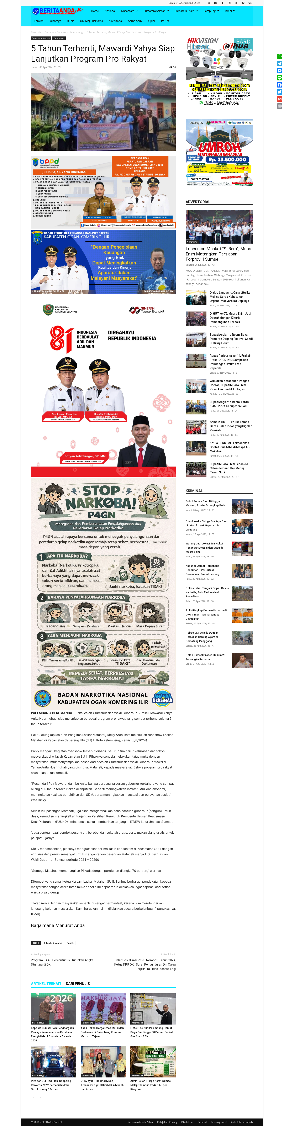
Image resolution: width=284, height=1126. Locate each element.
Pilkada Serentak (53, 943)
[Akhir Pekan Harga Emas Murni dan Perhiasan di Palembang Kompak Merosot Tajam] (103, 1009)
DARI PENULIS (78, 983)
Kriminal (39, 21)
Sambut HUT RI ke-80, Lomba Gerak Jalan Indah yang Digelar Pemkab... (231, 426)
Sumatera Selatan (154, 11)
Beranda (36, 32)
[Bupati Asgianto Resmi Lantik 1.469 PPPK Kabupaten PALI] (196, 407)
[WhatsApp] (279, 56)
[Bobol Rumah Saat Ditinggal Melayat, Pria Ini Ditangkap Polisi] (242, 506)
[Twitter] (236, 3)
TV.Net (165, 21)
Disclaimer (187, 1122)
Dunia (70, 21)
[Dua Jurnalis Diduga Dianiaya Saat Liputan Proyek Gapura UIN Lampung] (242, 526)
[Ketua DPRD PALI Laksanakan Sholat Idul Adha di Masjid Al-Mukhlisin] (196, 448)
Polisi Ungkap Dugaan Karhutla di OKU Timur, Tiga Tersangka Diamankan (206, 614)
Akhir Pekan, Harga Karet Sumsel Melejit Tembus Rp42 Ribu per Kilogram (150, 1085)
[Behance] (215, 3)
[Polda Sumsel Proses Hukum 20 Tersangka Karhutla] (242, 660)
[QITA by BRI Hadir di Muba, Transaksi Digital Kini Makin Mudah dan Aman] (103, 1061)
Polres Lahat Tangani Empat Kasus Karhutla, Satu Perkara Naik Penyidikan (207, 592)
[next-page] (40, 1097)
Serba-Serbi (135, 21)
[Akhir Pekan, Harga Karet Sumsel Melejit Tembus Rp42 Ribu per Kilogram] (153, 1061)
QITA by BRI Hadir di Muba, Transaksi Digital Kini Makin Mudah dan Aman (102, 1085)
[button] (209, 2)
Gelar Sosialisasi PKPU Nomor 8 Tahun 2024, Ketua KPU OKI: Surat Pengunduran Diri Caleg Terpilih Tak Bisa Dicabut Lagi (145, 964)
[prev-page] (33, 1097)
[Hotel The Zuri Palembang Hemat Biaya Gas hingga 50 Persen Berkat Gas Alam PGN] (153, 1009)
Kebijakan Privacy (167, 1122)
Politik (70, 943)
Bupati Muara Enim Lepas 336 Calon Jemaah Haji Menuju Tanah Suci (229, 468)
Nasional (110, 11)
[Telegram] (279, 63)
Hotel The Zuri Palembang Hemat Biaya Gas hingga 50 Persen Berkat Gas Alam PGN (151, 1032)
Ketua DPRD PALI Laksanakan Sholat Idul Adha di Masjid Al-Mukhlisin (230, 447)
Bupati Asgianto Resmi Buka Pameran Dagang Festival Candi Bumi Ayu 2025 (231, 339)
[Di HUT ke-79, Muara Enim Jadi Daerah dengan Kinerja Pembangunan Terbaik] (196, 319)
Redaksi (202, 1122)
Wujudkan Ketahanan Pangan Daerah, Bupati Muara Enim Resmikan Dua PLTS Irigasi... (229, 385)
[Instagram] (229, 3)
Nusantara (127, 11)
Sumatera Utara (184, 11)
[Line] (279, 77)
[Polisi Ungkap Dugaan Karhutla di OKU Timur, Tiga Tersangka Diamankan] (242, 615)
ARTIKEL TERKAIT (46, 983)
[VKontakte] (250, 3)
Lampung (210, 11)
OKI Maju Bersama (91, 21)
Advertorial (115, 21)
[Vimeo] (243, 3)
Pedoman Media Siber (140, 1122)
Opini (151, 21)
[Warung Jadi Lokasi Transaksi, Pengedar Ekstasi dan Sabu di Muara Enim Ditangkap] (242, 549)
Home (95, 11)
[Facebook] (222, 3)
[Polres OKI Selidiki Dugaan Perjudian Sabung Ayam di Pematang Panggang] (242, 638)
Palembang (76, 32)
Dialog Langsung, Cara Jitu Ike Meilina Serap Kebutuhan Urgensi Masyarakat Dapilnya (230, 297)
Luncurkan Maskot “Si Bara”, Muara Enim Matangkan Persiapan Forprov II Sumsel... (219, 254)
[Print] (279, 106)
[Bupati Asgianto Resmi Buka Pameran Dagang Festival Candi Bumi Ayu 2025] (196, 340)
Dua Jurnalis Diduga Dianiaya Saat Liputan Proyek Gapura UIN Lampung (207, 525)
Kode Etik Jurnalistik (242, 1122)
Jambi (228, 11)
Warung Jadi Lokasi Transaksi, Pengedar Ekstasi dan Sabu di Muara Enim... (204, 547)
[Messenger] (279, 70)
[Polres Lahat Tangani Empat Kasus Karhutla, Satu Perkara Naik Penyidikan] (242, 593)
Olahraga (55, 21)
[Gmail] (279, 99)
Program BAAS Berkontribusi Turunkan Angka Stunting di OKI (62, 962)
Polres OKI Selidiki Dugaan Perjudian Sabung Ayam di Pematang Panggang (202, 637)
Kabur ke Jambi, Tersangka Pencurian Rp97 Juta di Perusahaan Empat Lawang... (204, 570)
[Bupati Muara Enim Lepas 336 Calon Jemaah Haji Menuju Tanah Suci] (196, 469)
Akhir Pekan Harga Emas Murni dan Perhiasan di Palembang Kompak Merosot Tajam (102, 1032)
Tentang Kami (219, 1122)
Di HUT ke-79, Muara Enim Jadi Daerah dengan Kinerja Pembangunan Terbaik (230, 318)
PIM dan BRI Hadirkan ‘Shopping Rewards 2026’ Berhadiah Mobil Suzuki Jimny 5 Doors (51, 1085)
